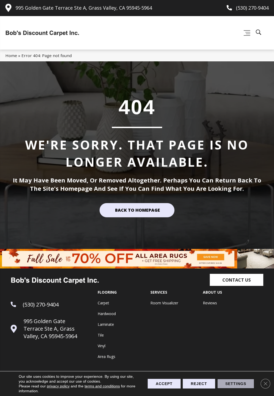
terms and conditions (102, 386)
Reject (199, 384)
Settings (235, 384)
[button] (236, 280)
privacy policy (58, 386)
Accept (164, 384)
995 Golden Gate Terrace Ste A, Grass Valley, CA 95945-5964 (84, 8)
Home (11, 55)
